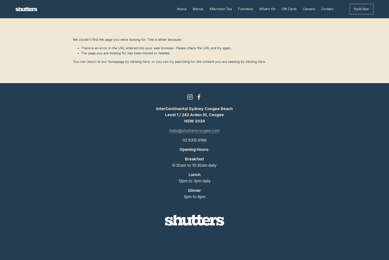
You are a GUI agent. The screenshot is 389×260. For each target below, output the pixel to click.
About (181, 9)
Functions (245, 9)
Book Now (361, 9)
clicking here (140, 62)
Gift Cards (289, 9)
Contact (327, 9)
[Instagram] (190, 97)
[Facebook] (199, 97)
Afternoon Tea (220, 9)
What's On (267, 9)
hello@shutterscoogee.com (195, 130)
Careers (309, 9)
